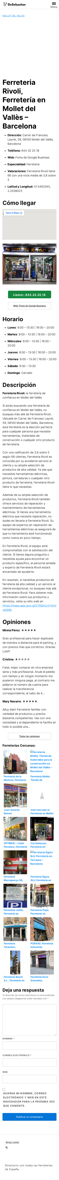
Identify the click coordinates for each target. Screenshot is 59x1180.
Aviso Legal (12, 1142)
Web (5, 1072)
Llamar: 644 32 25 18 (29, 294)
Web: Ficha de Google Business (29, 305)
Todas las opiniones (29, 736)
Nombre (8, 1038)
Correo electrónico (17, 1055)
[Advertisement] (29, 47)
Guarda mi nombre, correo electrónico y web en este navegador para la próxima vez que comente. (29, 1099)
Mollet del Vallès (14, 15)
